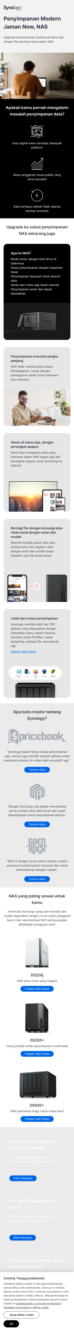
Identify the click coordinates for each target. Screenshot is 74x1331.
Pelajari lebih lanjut (23, 651)
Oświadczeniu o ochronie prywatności (38, 1303)
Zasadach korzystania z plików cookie (26, 1307)
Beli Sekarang (22, 1237)
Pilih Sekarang (23, 1178)
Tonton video (37, 769)
